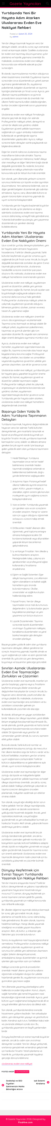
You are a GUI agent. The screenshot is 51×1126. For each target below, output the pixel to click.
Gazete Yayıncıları (25, 3)
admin (15, 36)
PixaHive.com (25, 1122)
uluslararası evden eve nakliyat (17, 1063)
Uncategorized (21, 1072)
